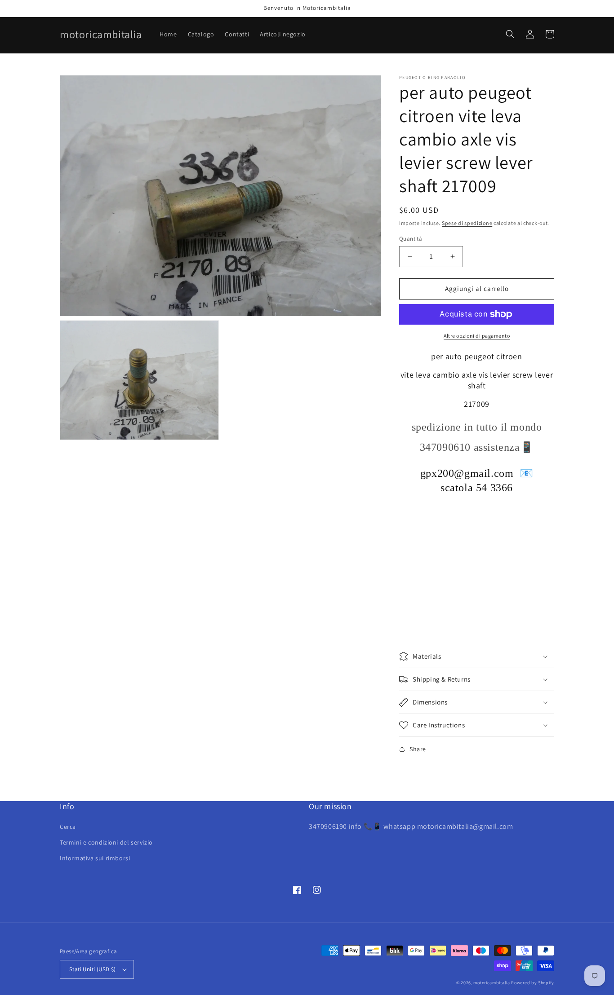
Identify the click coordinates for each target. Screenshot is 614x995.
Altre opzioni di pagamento (477, 335)
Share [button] (417, 749)
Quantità (410, 238)
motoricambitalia (491, 983)
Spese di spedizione (467, 223)
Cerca (68, 827)
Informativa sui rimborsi (95, 858)
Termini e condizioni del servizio (106, 842)
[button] (510, 34)
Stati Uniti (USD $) (92, 969)
